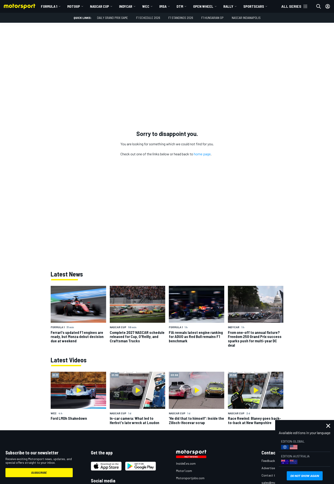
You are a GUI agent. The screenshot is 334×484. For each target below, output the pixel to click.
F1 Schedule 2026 (148, 18)
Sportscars (253, 6)
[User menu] (327, 6)
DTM (180, 6)
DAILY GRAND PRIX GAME (112, 18)
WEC (145, 6)
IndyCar (125, 6)
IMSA (163, 6)
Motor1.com (184, 471)
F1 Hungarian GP (212, 18)
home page (202, 154)
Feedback (268, 461)
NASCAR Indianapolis (246, 18)
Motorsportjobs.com (190, 478)
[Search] (318, 6)
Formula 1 (49, 6)
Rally (228, 6)
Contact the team (274, 475)
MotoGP (73, 6)
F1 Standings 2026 (180, 18)
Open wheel (203, 6)
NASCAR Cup (99, 6)
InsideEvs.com (186, 463)
